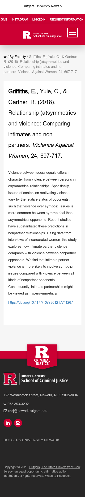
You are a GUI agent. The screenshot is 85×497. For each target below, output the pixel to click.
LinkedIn (39, 19)
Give (4, 19)
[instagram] (18, 423)
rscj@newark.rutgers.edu (27, 411)
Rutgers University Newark (42, 6)
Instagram (20, 19)
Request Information (67, 19)
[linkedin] (8, 423)
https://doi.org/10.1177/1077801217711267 (40, 302)
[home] (5, 57)
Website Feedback (58, 475)
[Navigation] (72, 32)
